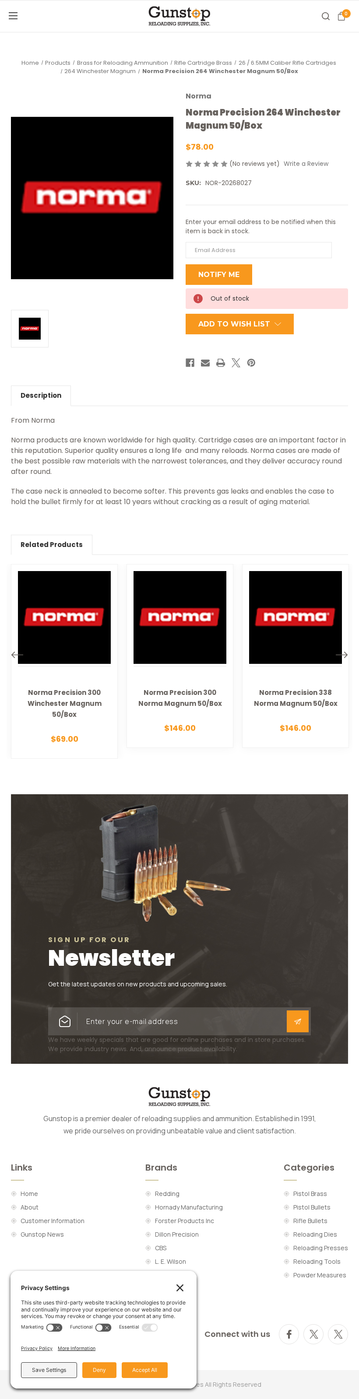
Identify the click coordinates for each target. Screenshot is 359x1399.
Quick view (70, 648)
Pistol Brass (310, 1193)
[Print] (220, 363)
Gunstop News (42, 1234)
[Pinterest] (251, 363)
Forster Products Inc (184, 1221)
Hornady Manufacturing (189, 1207)
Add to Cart (185, 669)
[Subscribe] (298, 1021)
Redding (167, 1193)
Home (29, 1193)
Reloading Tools (317, 1261)
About (30, 1207)
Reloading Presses (320, 1248)
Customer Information (52, 1221)
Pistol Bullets (312, 1207)
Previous (17, 655)
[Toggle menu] (26, 16)
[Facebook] (190, 363)
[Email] (205, 363)
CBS (160, 1248)
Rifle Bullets (310, 1221)
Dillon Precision (177, 1234)
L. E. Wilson (170, 1261)
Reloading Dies (315, 1234)
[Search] (326, 16)
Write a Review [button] (306, 163)
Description (41, 395)
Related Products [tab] (52, 544)
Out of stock (64, 674)
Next (342, 655)
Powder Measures (319, 1275)
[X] (236, 363)
